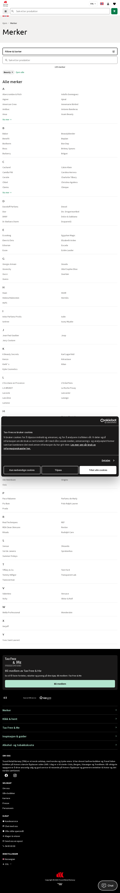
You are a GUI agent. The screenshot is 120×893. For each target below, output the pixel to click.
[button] (7, 119)
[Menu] (5, 11)
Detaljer (106, 460)
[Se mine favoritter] (114, 4)
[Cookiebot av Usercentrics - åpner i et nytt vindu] (102, 421)
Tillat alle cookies (98, 470)
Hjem (4, 23)
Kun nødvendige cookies (22, 470)
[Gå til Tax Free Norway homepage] (5, 4)
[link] (114, 11)
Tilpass (58, 470)
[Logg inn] (108, 4)
